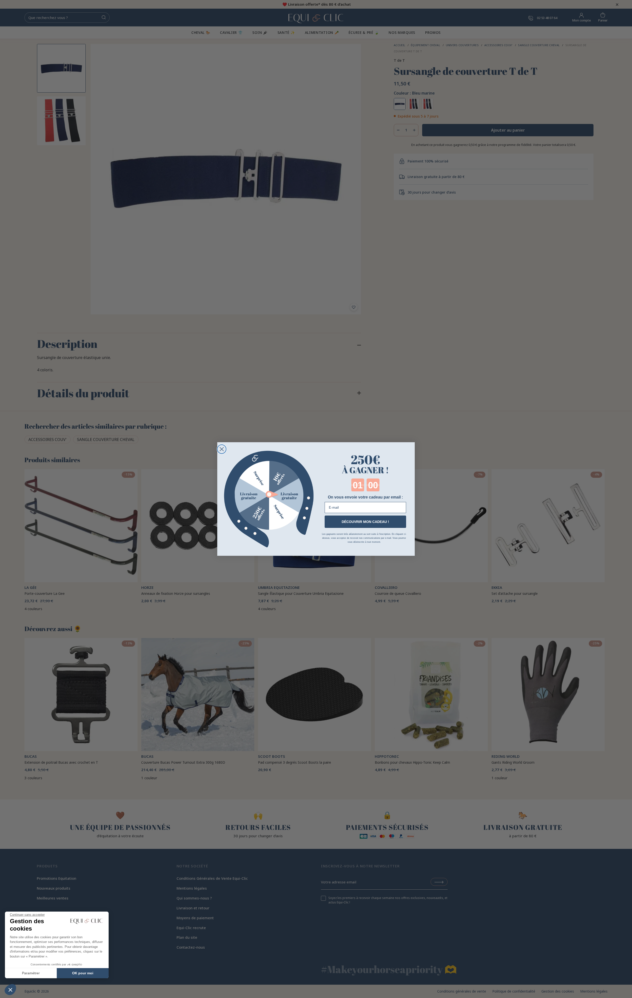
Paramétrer (31, 973)
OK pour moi (82, 973)
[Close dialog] (221, 449)
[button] (10, 990)
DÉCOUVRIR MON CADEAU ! (365, 522)
